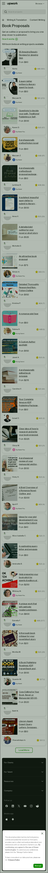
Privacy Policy (14, 860)
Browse (39, 4)
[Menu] (3, 3)
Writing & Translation (17, 20)
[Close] (42, 833)
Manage (38, 866)
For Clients (8, 763)
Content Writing (37, 20)
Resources (8, 781)
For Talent (8, 772)
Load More (24, 750)
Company (8, 791)
